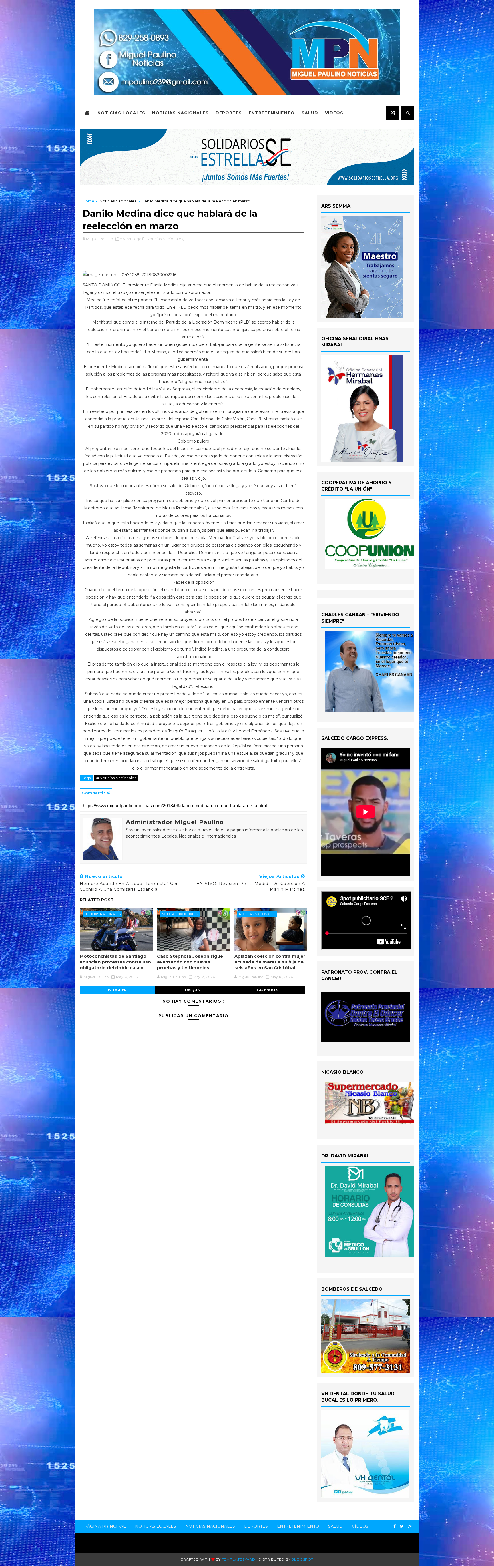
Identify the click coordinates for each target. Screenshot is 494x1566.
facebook (267, 990)
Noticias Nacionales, (165, 238)
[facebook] (394, 1526)
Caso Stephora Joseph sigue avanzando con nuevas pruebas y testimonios (190, 962)
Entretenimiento (272, 112)
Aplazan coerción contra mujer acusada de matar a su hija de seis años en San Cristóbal (269, 962)
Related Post (97, 899)
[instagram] (410, 1526)
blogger (117, 990)
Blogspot (302, 1559)
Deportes (229, 112)
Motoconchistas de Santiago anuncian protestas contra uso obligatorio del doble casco (115, 962)
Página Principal (105, 1526)
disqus (192, 990)
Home (88, 201)
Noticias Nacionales (180, 112)
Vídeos (334, 112)
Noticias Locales (121, 112)
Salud (310, 112)
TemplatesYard (238, 1559)
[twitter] (402, 1526)
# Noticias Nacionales (116, 778)
